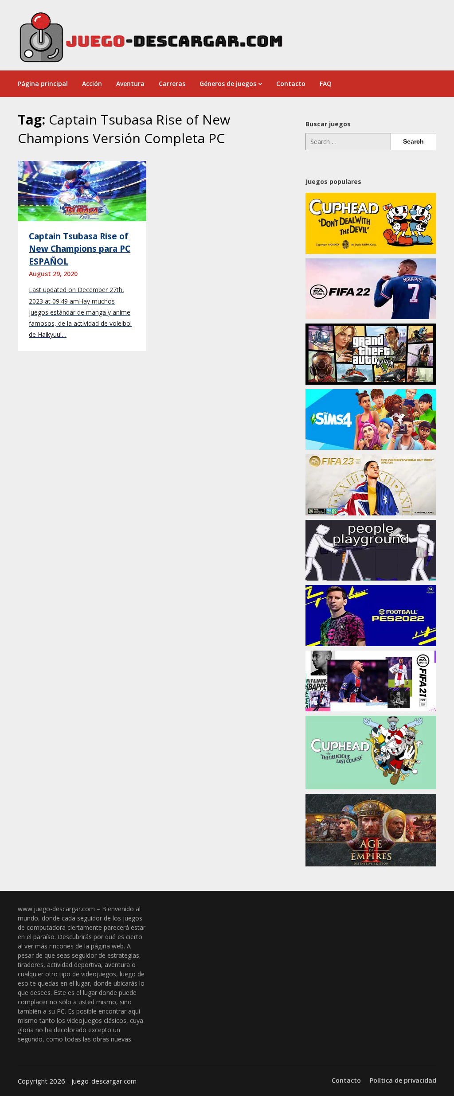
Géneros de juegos (228, 83)
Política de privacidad (403, 1080)
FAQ (326, 83)
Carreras (172, 83)
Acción (92, 83)
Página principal (43, 83)
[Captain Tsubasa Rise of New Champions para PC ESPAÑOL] (82, 190)
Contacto (290, 83)
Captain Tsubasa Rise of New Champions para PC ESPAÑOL (79, 248)
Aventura (130, 83)
